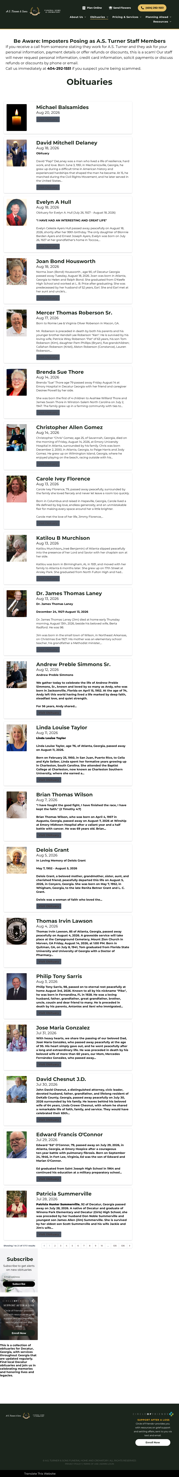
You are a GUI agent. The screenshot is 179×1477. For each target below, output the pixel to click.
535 (115, 1245)
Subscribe (18, 1284)
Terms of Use (90, 1464)
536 (123, 1245)
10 (102, 1245)
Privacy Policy (73, 1464)
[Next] (129, 1245)
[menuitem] (78, 17)
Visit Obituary (48, 119)
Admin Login (107, 1464)
